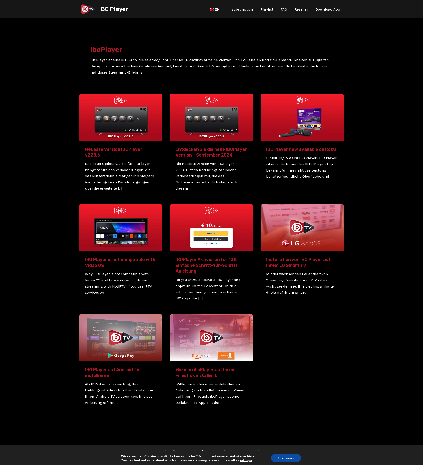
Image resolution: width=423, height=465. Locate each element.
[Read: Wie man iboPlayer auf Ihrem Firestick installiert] (211, 337)
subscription (242, 9)
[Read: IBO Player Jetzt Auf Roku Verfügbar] (302, 117)
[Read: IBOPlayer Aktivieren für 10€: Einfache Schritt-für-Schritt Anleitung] (211, 227)
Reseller (301, 9)
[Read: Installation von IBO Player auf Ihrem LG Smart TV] (302, 227)
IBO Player (113, 9)
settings (246, 460)
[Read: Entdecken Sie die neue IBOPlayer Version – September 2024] (211, 117)
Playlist (267, 9)
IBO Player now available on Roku (301, 149)
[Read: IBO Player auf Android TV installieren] (120, 337)
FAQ (284, 9)
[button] (222, 9)
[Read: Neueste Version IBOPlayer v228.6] (120, 117)
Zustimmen (286, 458)
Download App (327, 9)
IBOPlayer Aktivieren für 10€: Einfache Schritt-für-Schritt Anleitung (207, 265)
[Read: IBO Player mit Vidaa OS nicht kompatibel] (120, 227)
